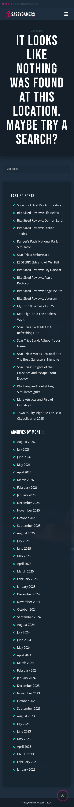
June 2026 (24, 457)
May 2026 (24, 465)
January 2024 (26, 678)
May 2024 (24, 647)
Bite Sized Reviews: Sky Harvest (39, 270)
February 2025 (27, 579)
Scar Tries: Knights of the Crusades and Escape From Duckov (36, 373)
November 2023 (28, 693)
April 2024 (24, 655)
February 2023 (27, 762)
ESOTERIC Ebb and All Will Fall (38, 262)
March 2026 (25, 480)
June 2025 (24, 548)
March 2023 (25, 754)
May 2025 (24, 556)
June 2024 (24, 640)
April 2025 (24, 564)
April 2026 (24, 472)
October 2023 (26, 701)
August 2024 (26, 625)
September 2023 (29, 708)
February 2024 (27, 670)
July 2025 (23, 541)
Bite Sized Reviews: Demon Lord (25, 3)
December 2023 (28, 686)
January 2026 (26, 495)
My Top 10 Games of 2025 (35, 306)
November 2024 (28, 602)
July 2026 (23, 449)
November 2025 (28, 510)
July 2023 (23, 724)
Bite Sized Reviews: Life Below (38, 213)
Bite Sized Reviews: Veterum (37, 298)
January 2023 (26, 769)
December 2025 (28, 503)
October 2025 (26, 518)
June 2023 (24, 731)
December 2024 (28, 594)
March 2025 (25, 571)
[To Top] (62, 795)
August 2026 (26, 442)
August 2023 (26, 716)
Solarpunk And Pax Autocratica (39, 205)
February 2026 (27, 487)
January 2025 (26, 586)
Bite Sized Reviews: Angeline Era (39, 291)
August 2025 (26, 533)
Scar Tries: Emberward (33, 255)
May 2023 (24, 739)
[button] (66, 14)
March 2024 (25, 663)
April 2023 (24, 747)
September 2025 (29, 526)
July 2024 (23, 632)
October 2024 (26, 609)
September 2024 (29, 617)
